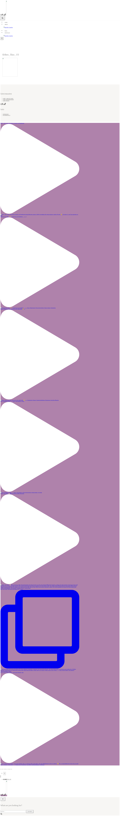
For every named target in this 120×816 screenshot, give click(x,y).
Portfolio (7, 32)
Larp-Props (6, 100)
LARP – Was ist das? (8, 98)
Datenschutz (6, 115)
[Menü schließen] (0, 776)
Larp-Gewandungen (8, 99)
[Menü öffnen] (1, 38)
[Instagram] (1, 15)
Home (6, 22)
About (6, 24)
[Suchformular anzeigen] (2, 18)
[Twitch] (6, 15)
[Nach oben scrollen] (1, 773)
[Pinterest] (3, 15)
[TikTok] (5, 15)
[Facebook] (2, 15)
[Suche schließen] (2, 799)
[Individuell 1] (6, 795)
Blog (6, 30)
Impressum (6, 114)
